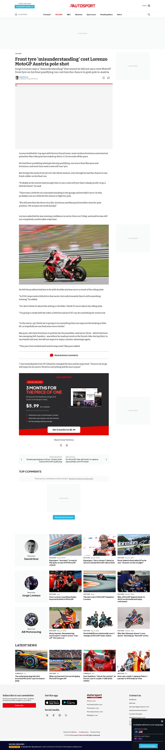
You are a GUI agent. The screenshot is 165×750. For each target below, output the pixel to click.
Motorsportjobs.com (94, 704)
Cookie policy (84, 732)
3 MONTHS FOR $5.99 (24, 7)
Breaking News (106, 14)
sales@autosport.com (137, 717)
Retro (119, 14)
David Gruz (23, 77)
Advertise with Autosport (138, 710)
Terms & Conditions (70, 732)
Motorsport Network (78, 735)
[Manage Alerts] (67, 445)
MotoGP (58, 14)
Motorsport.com (93, 708)
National (78, 14)
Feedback (132, 699)
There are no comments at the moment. (64, 478)
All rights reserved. (93, 735)
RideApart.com (92, 715)
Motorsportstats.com (95, 712)
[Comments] (109, 78)
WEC (69, 14)
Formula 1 (47, 14)
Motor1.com (91, 701)
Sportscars (91, 14)
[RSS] (66, 715)
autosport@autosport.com (139, 707)
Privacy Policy (95, 732)
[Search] (149, 14)
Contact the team (135, 714)
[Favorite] (103, 78)
